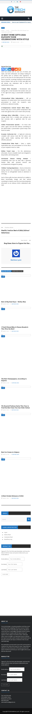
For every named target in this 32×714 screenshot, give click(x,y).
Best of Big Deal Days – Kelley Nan (13, 302)
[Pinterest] (12, 69)
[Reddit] (16, 69)
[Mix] (19, 69)
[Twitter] (6, 69)
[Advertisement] (16, 204)
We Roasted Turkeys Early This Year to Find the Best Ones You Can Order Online (15, 407)
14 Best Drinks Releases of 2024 (12, 496)
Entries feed (7, 534)
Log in (5, 532)
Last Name (4, 569)
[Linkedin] (9, 69)
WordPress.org (8, 539)
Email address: (5, 559)
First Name (4, 564)
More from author (17, 271)
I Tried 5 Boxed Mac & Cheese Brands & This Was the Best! (14, 328)
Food (3, 27)
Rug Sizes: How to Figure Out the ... (17, 243)
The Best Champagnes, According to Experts (14, 379)
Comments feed (8, 537)
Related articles (6, 271)
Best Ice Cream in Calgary (10, 452)
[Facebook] (2, 69)
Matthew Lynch (6, 42)
